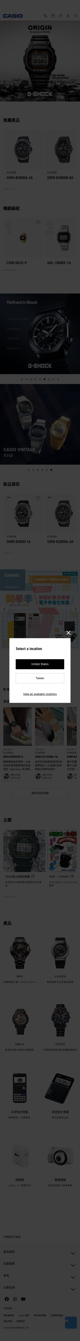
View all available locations (40, 694)
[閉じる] (68, 633)
